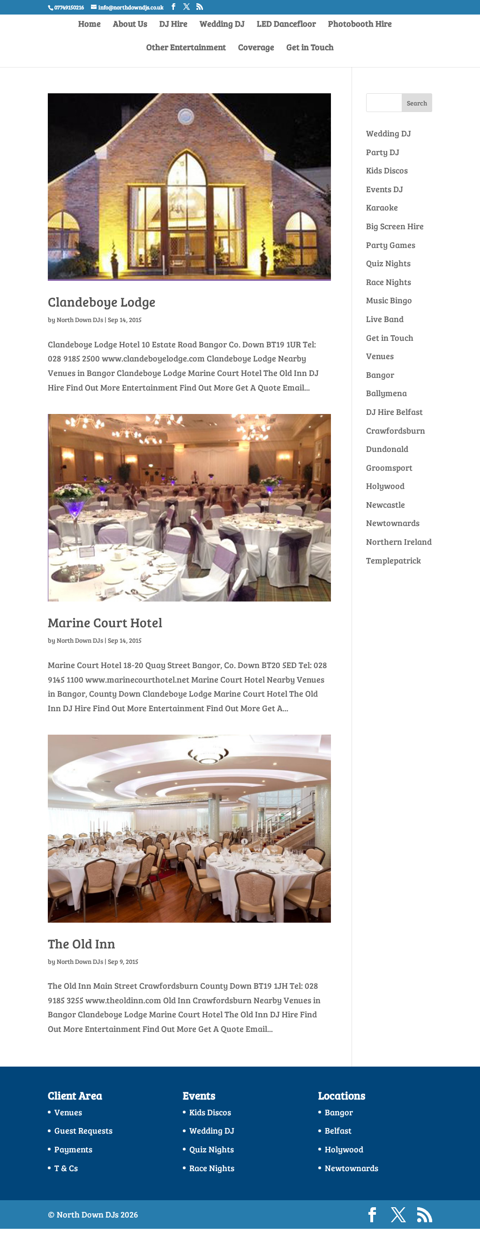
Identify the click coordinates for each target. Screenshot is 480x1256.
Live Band (385, 318)
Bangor (380, 374)
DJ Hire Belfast (394, 411)
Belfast (338, 1130)
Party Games (390, 244)
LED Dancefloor (286, 24)
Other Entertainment (186, 48)
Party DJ (382, 152)
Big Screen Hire (395, 226)
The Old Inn (81, 943)
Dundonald (387, 448)
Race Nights (388, 281)
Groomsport (389, 467)
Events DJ (384, 189)
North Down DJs (80, 319)
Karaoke (382, 207)
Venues (380, 355)
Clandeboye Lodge (102, 301)
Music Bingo (389, 300)
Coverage (256, 48)
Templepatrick (393, 560)
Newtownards (393, 522)
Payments (73, 1149)
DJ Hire (173, 24)
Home (89, 24)
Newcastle (385, 504)
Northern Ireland (399, 541)
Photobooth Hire (360, 24)
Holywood (385, 485)
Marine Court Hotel (105, 622)
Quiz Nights (388, 263)
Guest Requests (83, 1130)
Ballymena (386, 393)
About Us (130, 24)
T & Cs (66, 1167)
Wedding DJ (222, 24)
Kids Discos (387, 170)
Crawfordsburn (395, 430)
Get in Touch (310, 48)
